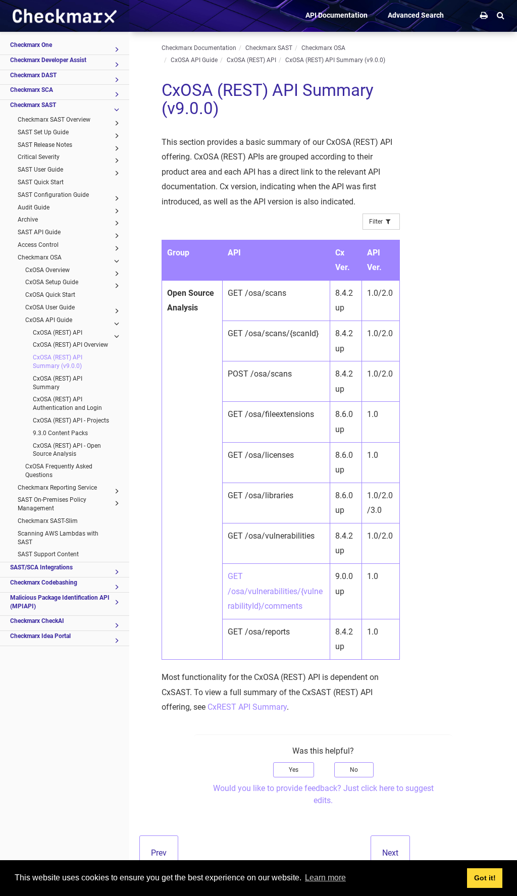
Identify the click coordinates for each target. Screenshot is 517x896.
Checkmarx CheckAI (37, 620)
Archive (28, 219)
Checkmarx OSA (40, 257)
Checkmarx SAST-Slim (48, 520)
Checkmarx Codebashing (43, 582)
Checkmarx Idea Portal (40, 636)
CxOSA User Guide (50, 307)
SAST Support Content (48, 554)
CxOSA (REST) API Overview (70, 344)
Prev (159, 853)
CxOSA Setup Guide (51, 282)
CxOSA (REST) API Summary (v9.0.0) (57, 362)
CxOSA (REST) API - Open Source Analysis (67, 450)
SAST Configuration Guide (53, 194)
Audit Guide (33, 207)
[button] (500, 15)
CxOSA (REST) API (57, 332)
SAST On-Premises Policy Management (52, 504)
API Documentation (336, 15)
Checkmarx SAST (33, 105)
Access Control (38, 244)
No (354, 769)
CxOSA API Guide (48, 320)
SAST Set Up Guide (43, 132)
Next (390, 853)
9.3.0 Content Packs (60, 433)
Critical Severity (39, 157)
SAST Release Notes (45, 144)
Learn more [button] (325, 877)
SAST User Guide (40, 169)
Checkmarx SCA (31, 89)
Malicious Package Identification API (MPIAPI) (60, 602)
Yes (293, 769)
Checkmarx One (31, 44)
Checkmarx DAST (33, 75)
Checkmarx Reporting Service (57, 487)
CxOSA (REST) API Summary (57, 383)
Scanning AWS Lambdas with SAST (58, 538)
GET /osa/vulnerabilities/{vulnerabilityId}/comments (275, 591)
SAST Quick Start (41, 182)
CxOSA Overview (47, 270)
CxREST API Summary (247, 707)
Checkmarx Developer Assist (48, 60)
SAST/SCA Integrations (41, 567)
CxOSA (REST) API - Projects (71, 420)
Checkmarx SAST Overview (54, 119)
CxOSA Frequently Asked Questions (58, 471)
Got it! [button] (485, 878)
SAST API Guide (39, 232)
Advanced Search (416, 15)
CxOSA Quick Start (50, 294)
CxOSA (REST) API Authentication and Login (67, 403)
